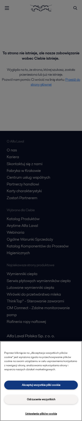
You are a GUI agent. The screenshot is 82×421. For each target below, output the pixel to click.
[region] (41, 381)
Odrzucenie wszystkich (41, 399)
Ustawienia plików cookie (41, 414)
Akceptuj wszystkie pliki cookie (41, 385)
